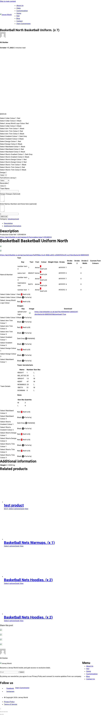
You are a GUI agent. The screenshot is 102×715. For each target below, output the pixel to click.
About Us (19, 6)
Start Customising (23, 24)
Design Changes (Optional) (10, 194)
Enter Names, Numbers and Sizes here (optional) (18, 204)
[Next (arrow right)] (3, 714)
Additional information (12, 226)
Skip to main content (8, 1)
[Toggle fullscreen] (5, 711)
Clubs (18, 8)
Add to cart (4, 216)
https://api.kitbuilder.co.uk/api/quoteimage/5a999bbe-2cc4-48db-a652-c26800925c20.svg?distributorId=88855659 (44, 255)
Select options (14, 509)
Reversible (4, 183)
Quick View (24, 509)
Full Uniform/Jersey (7, 178)
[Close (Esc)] (1, 711)
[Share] (3, 711)
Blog (18, 18)
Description (8, 223)
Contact (19, 21)
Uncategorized (13, 219)
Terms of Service (10, 704)
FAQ (18, 16)
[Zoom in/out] (7, 711)
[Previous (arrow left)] (1, 714)
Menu (86, 663)
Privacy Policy (9, 702)
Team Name (4, 189)
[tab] (53, 223)
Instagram (10, 691)
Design (2, 172)
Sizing (18, 13)
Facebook (10, 688)
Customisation (22, 11)
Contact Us (90, 679)
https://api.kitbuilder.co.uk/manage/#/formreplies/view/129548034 (26, 237)
